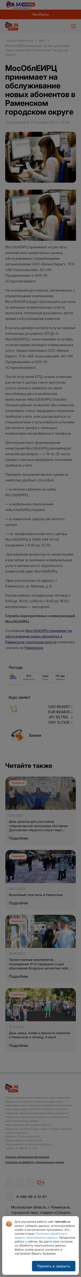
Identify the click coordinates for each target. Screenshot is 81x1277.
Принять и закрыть (53, 1266)
